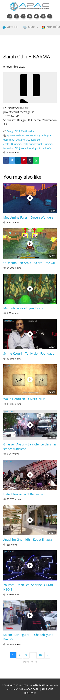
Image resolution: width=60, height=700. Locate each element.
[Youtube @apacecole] (30, 16)
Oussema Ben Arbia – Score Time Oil (29, 263)
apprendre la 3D (16, 135)
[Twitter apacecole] (50, 16)
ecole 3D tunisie (12, 144)
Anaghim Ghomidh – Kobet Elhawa (27, 539)
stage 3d (36, 148)
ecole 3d (35, 139)
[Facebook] (6, 160)
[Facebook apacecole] (16, 16)
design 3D (8, 139)
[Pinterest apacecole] (43, 16)
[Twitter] (12, 160)
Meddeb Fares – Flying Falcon (23, 308)
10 (40, 655)
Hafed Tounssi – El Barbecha (23, 494)
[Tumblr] (30, 160)
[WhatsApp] (36, 160)
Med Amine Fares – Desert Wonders (28, 217)
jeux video (25, 148)
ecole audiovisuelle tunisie (37, 144)
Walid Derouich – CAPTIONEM (24, 399)
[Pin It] (24, 160)
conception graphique (38, 135)
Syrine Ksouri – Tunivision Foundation (29, 353)
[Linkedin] (18, 160)
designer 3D (22, 139)
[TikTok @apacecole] (36, 16)
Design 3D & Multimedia (20, 131)
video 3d (47, 148)
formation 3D (10, 148)
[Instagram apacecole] (23, 16)
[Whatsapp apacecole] (10, 16)
